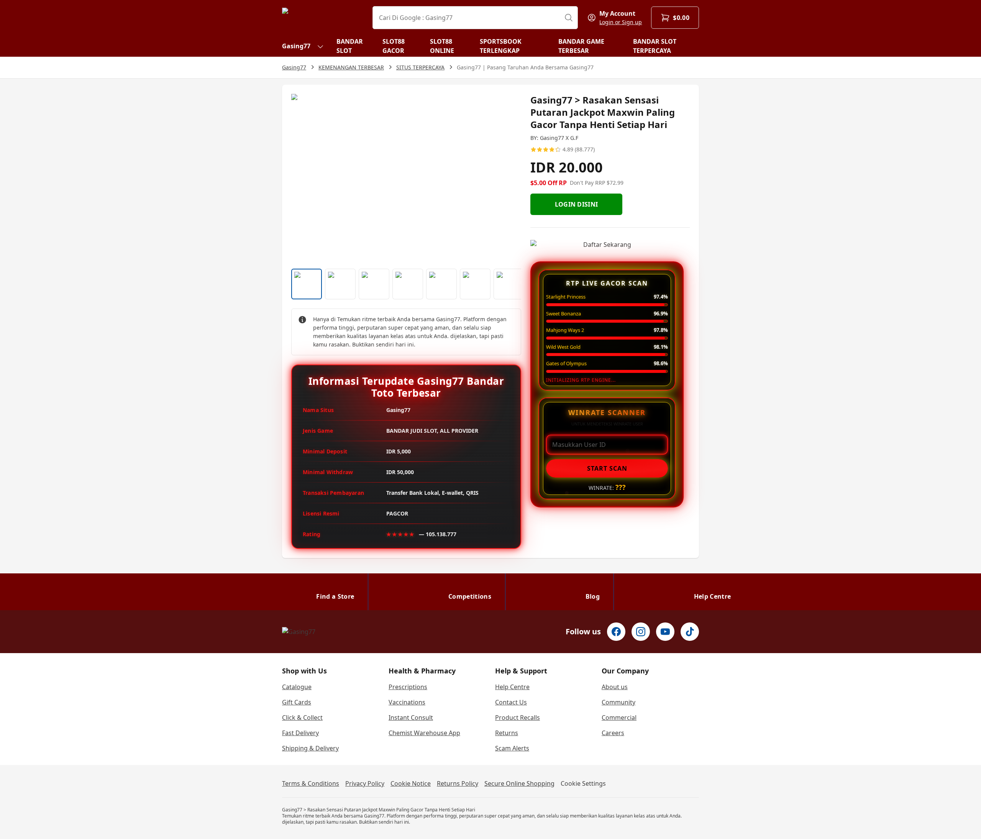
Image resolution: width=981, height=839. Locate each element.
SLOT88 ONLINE (442, 46)
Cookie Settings (583, 783)
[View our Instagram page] (641, 631)
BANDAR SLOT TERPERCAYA (654, 46)
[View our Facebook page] (616, 631)
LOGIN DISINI (576, 204)
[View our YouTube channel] (665, 631)
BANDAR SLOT (349, 46)
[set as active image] (306, 284)
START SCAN (607, 468)
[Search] (568, 17)
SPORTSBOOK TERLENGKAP (501, 46)
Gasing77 (296, 46)
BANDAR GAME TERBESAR (581, 46)
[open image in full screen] (406, 178)
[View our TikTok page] (690, 631)
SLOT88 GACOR (393, 46)
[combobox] (475, 17)
